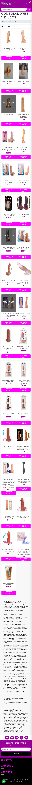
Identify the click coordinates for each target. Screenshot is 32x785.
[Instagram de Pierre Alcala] (16, 738)
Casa (3, 21)
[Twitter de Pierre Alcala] (25, 738)
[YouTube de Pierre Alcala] (6, 738)
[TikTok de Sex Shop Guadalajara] (21, 738)
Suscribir (16, 753)
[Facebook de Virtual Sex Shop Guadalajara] (11, 738)
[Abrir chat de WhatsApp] (4, 781)
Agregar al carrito (9, 57)
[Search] (29, 9)
